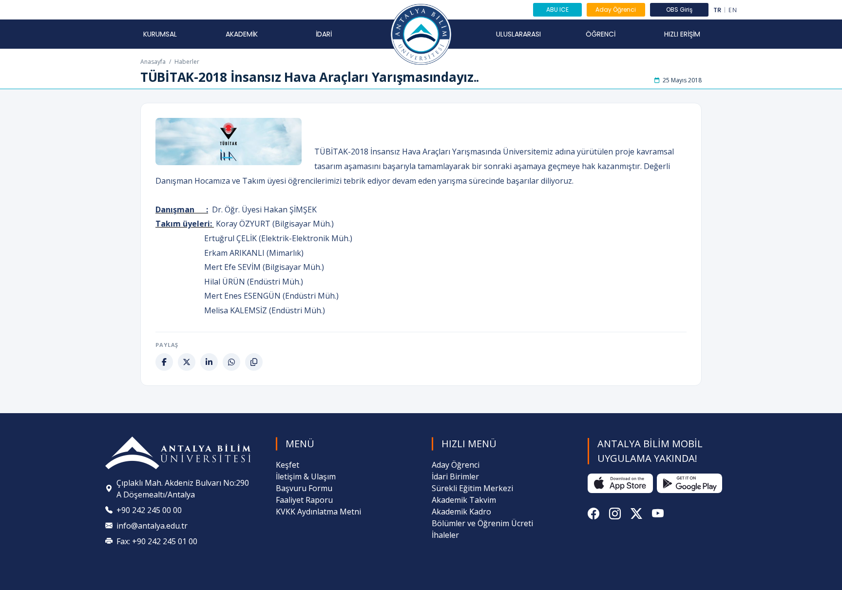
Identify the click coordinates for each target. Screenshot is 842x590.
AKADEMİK (242, 34)
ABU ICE (557, 9)
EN (732, 10)
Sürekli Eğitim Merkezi (472, 488)
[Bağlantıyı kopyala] (254, 362)
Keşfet (287, 464)
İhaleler (445, 535)
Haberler (186, 61)
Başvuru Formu (304, 488)
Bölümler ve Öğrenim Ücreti (482, 523)
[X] (186, 362)
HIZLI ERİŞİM (682, 34)
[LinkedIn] (209, 362)
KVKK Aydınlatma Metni (318, 511)
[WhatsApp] (231, 362)
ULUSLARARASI (518, 34)
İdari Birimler (455, 476)
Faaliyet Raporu (304, 500)
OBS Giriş (679, 9)
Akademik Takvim (464, 500)
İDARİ (324, 34)
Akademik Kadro (461, 511)
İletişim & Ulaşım (306, 476)
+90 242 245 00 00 (149, 510)
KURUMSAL (160, 34)
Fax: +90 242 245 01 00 (156, 541)
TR (717, 10)
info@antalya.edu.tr (152, 525)
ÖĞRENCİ (600, 34)
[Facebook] (164, 362)
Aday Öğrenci (615, 9)
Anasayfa (153, 61)
